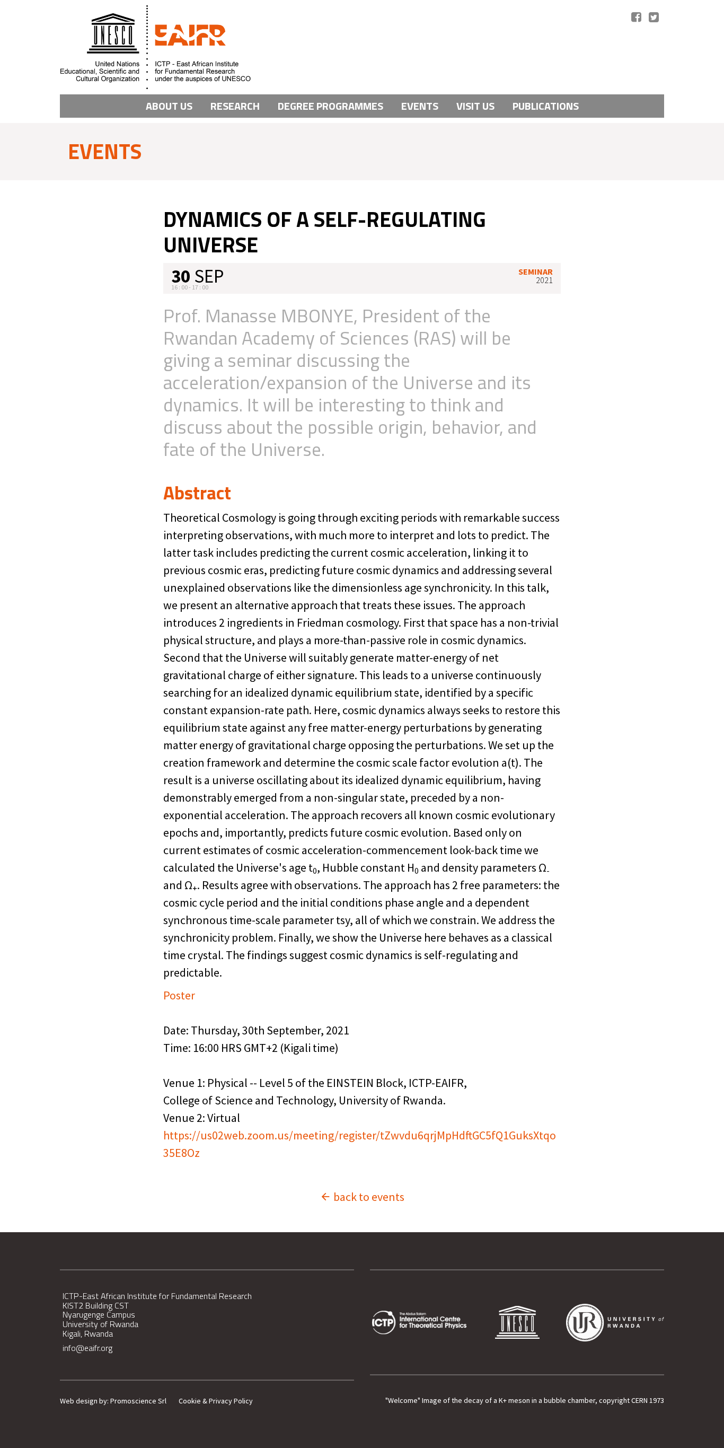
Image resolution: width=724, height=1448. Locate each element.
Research (235, 106)
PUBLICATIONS (546, 106)
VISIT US (475, 106)
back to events (367, 1196)
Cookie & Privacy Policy (216, 1401)
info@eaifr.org (87, 1347)
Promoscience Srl (138, 1401)
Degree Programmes (330, 106)
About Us (169, 106)
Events (419, 106)
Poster (179, 995)
